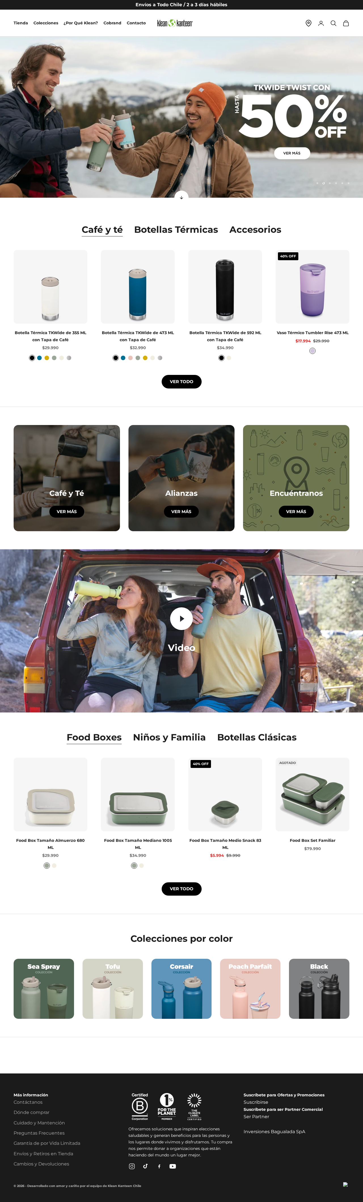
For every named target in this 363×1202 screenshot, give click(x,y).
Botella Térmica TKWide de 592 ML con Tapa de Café (225, 336)
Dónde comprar (31, 1112)
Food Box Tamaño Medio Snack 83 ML (225, 844)
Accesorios (255, 229)
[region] (181, 117)
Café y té (102, 229)
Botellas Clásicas (257, 737)
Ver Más (181, 511)
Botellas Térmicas (176, 229)
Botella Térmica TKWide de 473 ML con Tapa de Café (138, 336)
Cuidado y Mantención (39, 1123)
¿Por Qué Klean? (81, 22)
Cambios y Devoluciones (41, 1164)
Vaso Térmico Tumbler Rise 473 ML (313, 332)
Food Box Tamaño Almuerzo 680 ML (50, 844)
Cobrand (112, 22)
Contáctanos (28, 1102)
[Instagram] (131, 1166)
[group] (181, 117)
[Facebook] (159, 1166)
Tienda (21, 22)
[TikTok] (145, 1166)
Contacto (136, 22)
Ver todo (181, 888)
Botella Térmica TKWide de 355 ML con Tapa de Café (50, 336)
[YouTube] (172, 1166)
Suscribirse (256, 1102)
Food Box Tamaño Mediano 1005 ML (138, 844)
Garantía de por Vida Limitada (47, 1143)
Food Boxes (94, 737)
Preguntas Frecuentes (39, 1133)
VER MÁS (67, 511)
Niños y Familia (169, 737)
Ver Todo (181, 381)
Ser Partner (256, 1116)
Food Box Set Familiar (312, 840)
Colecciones (45, 22)
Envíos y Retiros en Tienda (43, 1153)
